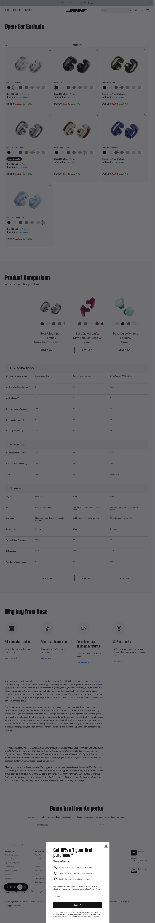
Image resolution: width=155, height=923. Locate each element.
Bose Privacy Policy (93, 889)
